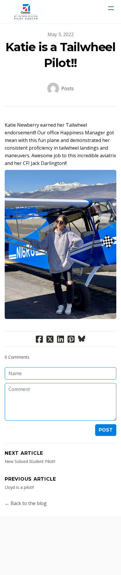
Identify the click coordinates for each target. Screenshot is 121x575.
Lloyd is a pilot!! (19, 487)
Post (106, 430)
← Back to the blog (26, 503)
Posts (67, 88)
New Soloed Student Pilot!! (30, 461)
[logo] (26, 11)
